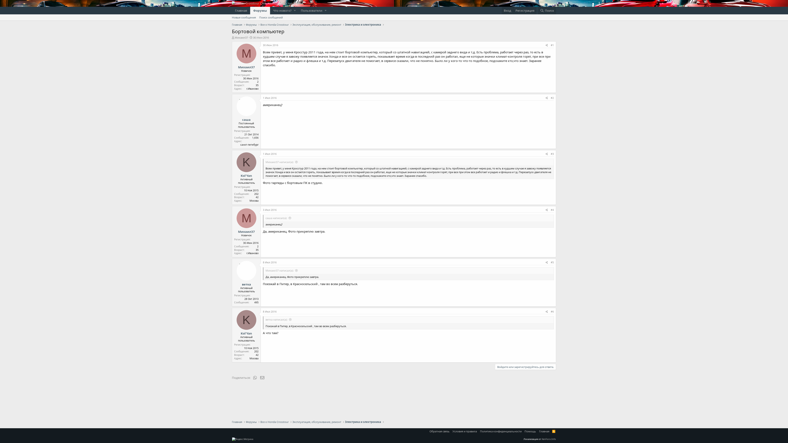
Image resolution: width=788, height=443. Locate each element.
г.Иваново (252, 88)
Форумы (260, 10)
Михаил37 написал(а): (280, 162)
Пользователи (311, 10)
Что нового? (282, 10)
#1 (552, 45)
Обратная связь (440, 431)
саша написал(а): (276, 218)
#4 (552, 210)
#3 (552, 154)
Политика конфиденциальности (501, 431)
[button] (295, 10)
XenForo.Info (549, 439)
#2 (552, 98)
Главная (241, 10)
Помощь (530, 431)
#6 (552, 311)
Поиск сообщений (271, 17)
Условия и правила (464, 431)
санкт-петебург (249, 144)
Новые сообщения (244, 17)
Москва (254, 200)
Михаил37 (241, 37)
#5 (552, 262)
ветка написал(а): (276, 319)
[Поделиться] (546, 45)
